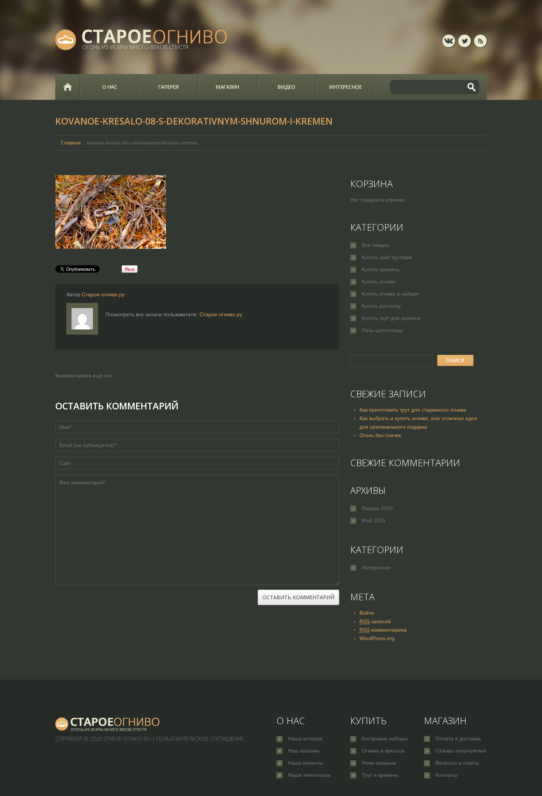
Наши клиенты (305, 763)
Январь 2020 (377, 508)
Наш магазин (304, 751)
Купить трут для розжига (391, 318)
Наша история (305, 738)
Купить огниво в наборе (390, 294)
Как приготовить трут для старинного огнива (412, 410)
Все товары (375, 245)
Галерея (168, 86)
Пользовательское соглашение (200, 738)
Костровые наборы (384, 738)
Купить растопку (381, 306)
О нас (109, 86)
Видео (286, 86)
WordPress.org (377, 638)
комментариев (382, 630)
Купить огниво (379, 281)
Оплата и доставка (458, 738)
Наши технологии (309, 775)
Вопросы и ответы (457, 763)
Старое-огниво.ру (103, 294)
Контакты (446, 775)
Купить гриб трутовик (387, 257)
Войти (366, 613)
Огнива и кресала (383, 751)
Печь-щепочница (382, 330)
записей (375, 621)
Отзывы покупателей (460, 751)
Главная (67, 87)
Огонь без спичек (380, 435)
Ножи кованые (379, 763)
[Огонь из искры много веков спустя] (107, 723)
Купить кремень (381, 269)
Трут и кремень (380, 775)
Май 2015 (373, 520)
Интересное (345, 86)
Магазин (227, 86)
